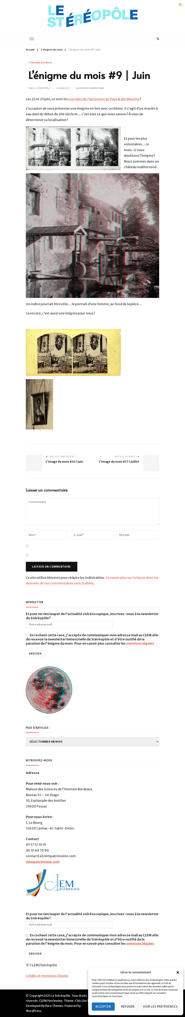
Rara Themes (54, 1006)
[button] (178, 972)
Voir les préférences (160, 1006)
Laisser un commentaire (90, 88)
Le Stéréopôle (41, 88)
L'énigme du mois (40, 62)
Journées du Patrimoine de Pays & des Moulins (103, 99)
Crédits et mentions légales (47, 976)
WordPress (33, 1011)
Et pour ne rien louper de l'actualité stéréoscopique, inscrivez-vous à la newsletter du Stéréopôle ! (92, 616)
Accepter (103, 1006)
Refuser (127, 1006)
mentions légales (140, 643)
